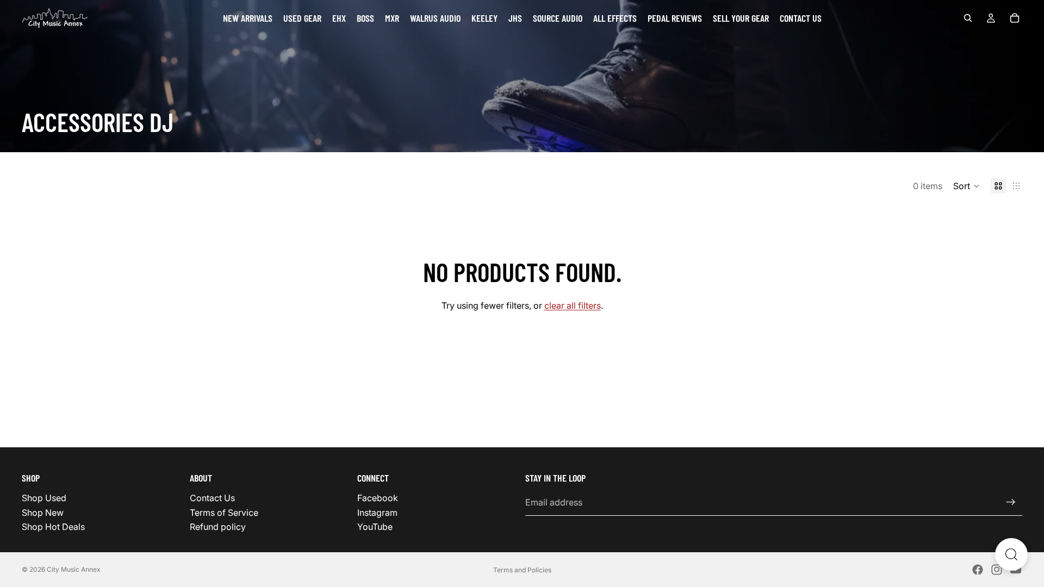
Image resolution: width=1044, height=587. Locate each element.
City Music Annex (74, 569)
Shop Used (44, 497)
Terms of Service (224, 512)
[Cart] (1015, 18)
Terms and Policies (522, 570)
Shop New (43, 512)
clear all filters (572, 305)
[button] (966, 186)
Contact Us (212, 497)
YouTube (375, 526)
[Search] (968, 18)
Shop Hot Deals (53, 526)
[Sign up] (1010, 502)
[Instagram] (996, 569)
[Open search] (1011, 554)
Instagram (377, 512)
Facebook (377, 497)
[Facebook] (977, 569)
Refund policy (218, 526)
